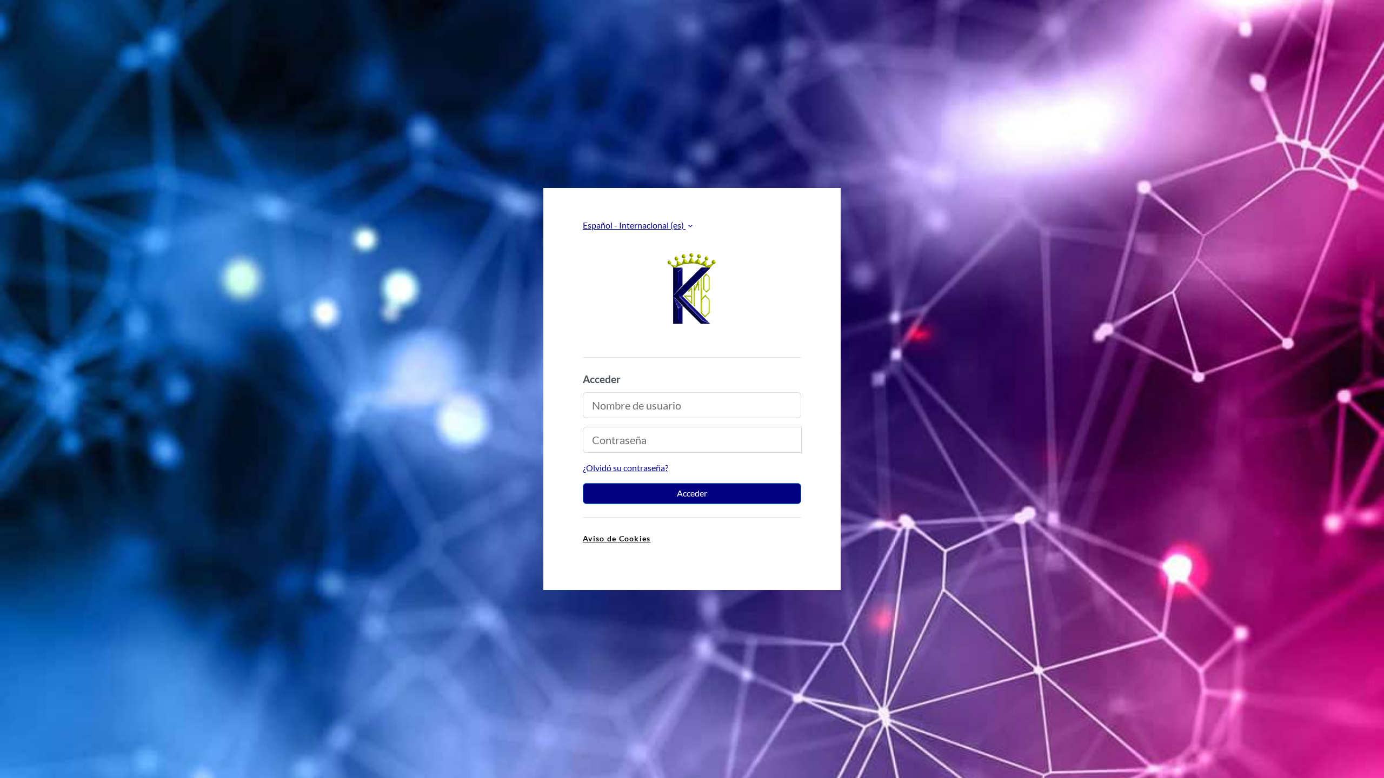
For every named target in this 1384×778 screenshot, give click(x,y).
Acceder (692, 493)
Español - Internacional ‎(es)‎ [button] (634, 225)
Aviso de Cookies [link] (616, 538)
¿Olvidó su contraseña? (625, 467)
